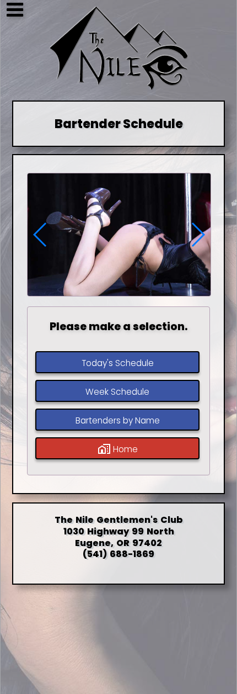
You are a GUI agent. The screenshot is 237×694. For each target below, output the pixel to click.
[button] (197, 234)
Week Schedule (117, 392)
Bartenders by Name (117, 420)
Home (123, 449)
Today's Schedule (117, 363)
